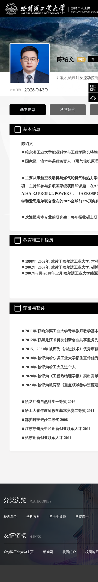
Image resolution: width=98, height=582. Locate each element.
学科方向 (33, 516)
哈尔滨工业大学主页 (19, 552)
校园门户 (69, 552)
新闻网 (48, 552)
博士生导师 (57, 516)
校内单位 (10, 516)
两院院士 (82, 516)
